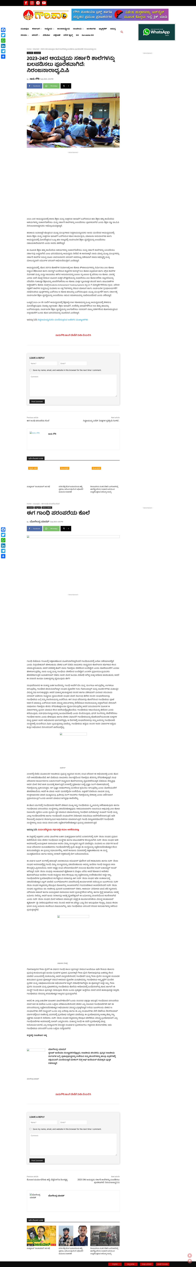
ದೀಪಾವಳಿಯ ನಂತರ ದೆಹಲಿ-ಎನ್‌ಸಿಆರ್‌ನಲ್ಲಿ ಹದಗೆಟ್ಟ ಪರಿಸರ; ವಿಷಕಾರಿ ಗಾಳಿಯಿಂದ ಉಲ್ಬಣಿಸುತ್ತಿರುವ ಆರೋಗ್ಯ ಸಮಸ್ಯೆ (104, 489)
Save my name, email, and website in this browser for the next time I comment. (67, 370)
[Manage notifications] (190, 1261)
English (115, 1264)
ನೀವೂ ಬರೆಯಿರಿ (146, 1264)
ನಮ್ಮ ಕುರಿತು (130, 1264)
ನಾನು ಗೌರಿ (34, 78)
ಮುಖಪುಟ (37, 53)
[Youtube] (44, 3)
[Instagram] (32, 3)
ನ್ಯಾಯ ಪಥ (33, 468)
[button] (122, 32)
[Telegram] (38, 3)
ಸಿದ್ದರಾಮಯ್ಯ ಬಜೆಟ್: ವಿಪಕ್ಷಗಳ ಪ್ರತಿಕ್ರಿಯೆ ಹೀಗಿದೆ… (101, 420)
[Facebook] (26, 3)
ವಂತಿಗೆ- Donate (162, 1264)
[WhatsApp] (3, 40)
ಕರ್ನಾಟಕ (36, 49)
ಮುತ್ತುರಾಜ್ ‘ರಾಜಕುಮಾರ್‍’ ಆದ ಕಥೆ (38, 487)
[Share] (3, 56)
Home (29, 49)
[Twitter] (3, 35)
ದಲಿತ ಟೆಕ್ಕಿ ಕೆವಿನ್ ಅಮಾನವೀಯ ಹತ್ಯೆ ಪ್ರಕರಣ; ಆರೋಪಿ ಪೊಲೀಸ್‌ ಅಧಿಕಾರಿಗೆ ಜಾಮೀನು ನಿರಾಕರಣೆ (71, 489)
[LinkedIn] (3, 46)
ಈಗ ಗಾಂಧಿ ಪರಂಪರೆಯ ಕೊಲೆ (38, 420)
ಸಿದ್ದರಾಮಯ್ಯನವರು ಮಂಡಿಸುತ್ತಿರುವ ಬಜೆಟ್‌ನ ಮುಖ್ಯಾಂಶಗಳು (63, 320)
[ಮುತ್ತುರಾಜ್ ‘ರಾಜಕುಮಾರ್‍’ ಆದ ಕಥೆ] (41, 474)
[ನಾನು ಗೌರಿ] (37, 439)
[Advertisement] (73, 172)
